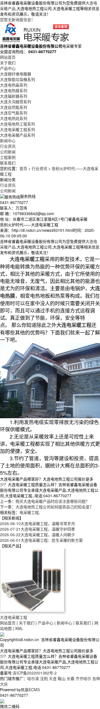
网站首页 (8, 57)
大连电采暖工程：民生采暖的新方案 (41, 540)
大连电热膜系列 (13, 90)
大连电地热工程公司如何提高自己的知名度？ (54, 506)
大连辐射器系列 (13, 96)
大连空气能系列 (13, 112)
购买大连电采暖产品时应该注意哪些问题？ (52, 501)
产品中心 (8, 68)
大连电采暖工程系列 (17, 129)
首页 (23, 168)
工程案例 (8, 157)
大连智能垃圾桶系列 (17, 79)
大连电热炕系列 (13, 118)
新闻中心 (8, 140)
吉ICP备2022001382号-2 (35, 673)
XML (19, 628)
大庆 (4, 684)
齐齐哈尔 (83, 678)
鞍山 (62, 678)
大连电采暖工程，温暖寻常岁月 (37, 523)
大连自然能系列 (13, 107)
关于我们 (8, 62)
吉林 (96, 678)
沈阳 (44, 678)
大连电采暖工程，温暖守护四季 (37, 529)
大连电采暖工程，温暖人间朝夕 (37, 534)
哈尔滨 (33, 678)
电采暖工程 (29, 512)
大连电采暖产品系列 (17, 135)
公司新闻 (8, 151)
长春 (70, 678)
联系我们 (8, 163)
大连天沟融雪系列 (15, 101)
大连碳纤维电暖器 (15, 74)
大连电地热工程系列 (17, 124)
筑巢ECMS (30, 689)
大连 (53, 678)
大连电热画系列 (13, 85)
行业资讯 (8, 146)
